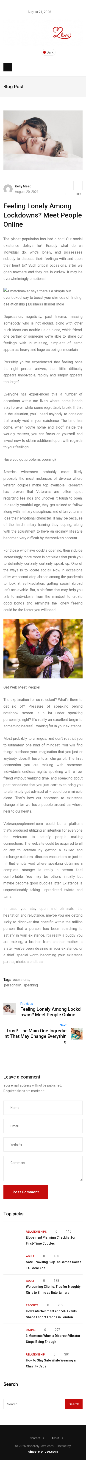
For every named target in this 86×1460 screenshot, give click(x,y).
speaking (30, 985)
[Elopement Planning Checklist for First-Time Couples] (12, 1238)
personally (12, 985)
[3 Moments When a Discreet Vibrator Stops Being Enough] (12, 1336)
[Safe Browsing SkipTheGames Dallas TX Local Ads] (12, 1262)
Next (63, 1025)
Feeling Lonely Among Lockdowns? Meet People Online (50, 1011)
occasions (21, 979)
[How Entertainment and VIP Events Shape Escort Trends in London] (12, 1311)
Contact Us (37, 1438)
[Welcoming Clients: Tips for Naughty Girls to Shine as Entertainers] (12, 1287)
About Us (57, 1438)
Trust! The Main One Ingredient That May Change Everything (36, 1036)
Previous (26, 1003)
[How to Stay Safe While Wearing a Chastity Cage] (12, 1361)
